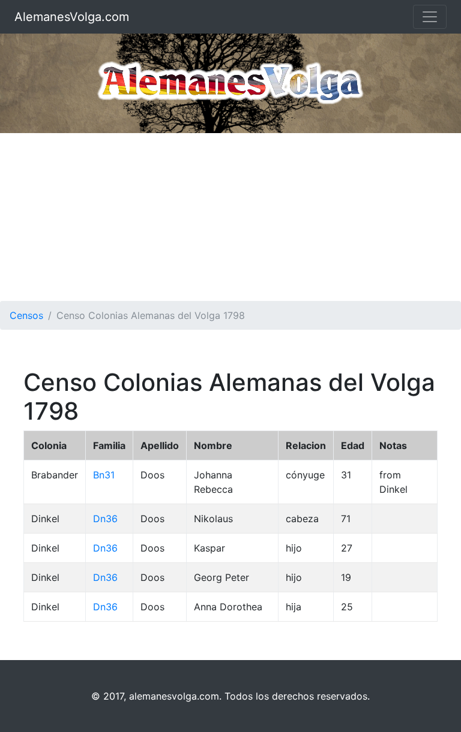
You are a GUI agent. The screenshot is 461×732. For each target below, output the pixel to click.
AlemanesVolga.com (71, 17)
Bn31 (104, 475)
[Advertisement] (230, 217)
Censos (26, 315)
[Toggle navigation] (430, 17)
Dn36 (105, 519)
